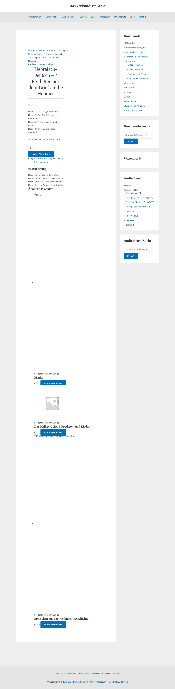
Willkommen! (35, 16)
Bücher (128, 224)
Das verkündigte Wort (88, 6)
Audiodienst (67, 16)
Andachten (129, 87)
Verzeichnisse (130, 101)
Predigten (128, 61)
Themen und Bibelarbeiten (136, 78)
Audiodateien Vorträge (134, 52)
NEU (126, 185)
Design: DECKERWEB (118, 681)
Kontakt (142, 16)
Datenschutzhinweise (100, 673)
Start (30, 50)
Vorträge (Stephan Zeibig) (137, 197)
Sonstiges (128, 92)
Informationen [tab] (41, 162)
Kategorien (52, 50)
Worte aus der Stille (133, 110)
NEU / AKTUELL (131, 43)
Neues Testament (136, 69)
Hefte (128, 220)
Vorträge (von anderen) (136, 206)
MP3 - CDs (130, 215)
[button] (57, 17)
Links (93, 16)
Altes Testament (135, 64)
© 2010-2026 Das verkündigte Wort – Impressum (83, 681)
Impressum (105, 16)
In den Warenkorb (41, 154)
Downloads (51, 16)
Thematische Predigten (139, 74)
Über (132, 16)
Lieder (127, 96)
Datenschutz (120, 16)
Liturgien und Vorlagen (134, 105)
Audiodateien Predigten (135, 47)
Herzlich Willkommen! (65, 673)
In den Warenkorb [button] (53, 383)
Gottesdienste (132, 193)
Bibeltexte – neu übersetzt (136, 56)
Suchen (83, 16)
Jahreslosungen (131, 83)
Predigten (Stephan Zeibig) (40, 64)
